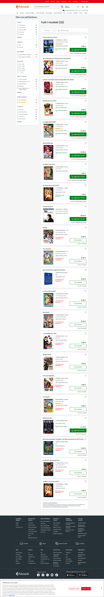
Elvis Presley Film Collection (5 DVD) (54, 270)
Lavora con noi (19, 527)
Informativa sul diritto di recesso (71, 527)
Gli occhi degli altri (48, 376)
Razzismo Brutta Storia (82, 536)
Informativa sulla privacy (70, 530)
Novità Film (43, 554)
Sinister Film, (58, 63)
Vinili (29, 559)
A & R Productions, (59, 232)
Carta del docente (32, 531)
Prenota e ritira (31, 525)
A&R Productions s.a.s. (24, 81)
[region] (52, 588)
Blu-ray (21, 47)
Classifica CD (31, 557)
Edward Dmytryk (60, 230)
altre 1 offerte (83, 138)
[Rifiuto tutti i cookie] (101, 588)
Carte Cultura (31, 529)
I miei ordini (55, 525)
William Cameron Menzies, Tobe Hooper (66, 441)
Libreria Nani (22, 118)
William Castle (60, 61)
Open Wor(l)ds (69, 561)
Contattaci (55, 531)
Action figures (56, 566)
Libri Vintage (18, 559)
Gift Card (53, 1)
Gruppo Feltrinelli (82, 523)
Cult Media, (57, 190)
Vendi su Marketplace (46, 527)
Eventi (69, 1)
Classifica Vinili (31, 563)
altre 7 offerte (83, 201)
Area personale (56, 523)
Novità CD (30, 554)
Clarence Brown (60, 145)
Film (42, 552)
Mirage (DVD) (47, 354)
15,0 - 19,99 (21, 68)
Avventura (21, 32)
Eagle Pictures (22, 84)
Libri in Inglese (19, 557)
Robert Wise (59, 399)
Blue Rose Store (23, 112)
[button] (62, 7)
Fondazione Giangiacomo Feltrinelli (81, 530)
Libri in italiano (19, 552)
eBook (17, 561)
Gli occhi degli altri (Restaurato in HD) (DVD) (57, 58)
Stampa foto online (32, 538)
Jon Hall (67, 167)
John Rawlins (59, 167)
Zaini (67, 557)
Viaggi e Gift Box (82, 558)
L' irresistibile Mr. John (49, 333)
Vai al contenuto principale (22, 1)
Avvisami (79, 240)
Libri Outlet (18, 554)
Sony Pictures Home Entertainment (24, 89)
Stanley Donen (60, 103)
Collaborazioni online (46, 530)
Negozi (57, 1)
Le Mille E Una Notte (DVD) (51, 481)
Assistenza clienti (84, 1)
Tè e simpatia (47, 249)
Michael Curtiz (60, 336)
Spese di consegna (57, 533)
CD (29, 552)
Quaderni (68, 563)
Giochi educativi (57, 558)
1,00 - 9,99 (21, 64)
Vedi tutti (19, 37)
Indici (29, 535)
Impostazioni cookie (74, 588)
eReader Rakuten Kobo (82, 563)
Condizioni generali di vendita (70, 523)
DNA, (56, 338)
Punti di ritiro (63, 1)
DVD (20, 45)
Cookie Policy (11, 595)
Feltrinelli (21, 109)
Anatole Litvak (60, 293)
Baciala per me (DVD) (49, 101)
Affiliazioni (43, 523)
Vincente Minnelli (60, 251)
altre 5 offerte (83, 74)
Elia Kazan (59, 40)
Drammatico (22, 25)
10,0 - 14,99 (21, 66)
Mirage (45, 228)
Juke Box (21, 116)
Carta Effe (30, 523)
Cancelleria (68, 559)
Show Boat (46, 312)
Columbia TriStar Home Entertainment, (63, 42)
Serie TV (42, 561)
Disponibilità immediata (25, 54)
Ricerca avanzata (67, 6)
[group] (70, 10)
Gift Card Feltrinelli (32, 527)
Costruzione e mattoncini (56, 555)
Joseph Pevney (60, 463)
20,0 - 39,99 (22, 70)
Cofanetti (21, 34)
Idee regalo (80, 552)
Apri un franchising (45, 521)
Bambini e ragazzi (45, 563)
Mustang (21, 86)
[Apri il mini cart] (82, 6)
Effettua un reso (56, 527)
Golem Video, (58, 401)
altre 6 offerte (83, 95)
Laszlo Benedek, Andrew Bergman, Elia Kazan (67, 420)
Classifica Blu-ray (45, 559)
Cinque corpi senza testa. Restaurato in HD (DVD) (58, 80)
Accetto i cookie (86, 588)
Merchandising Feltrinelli (81, 555)
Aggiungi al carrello (79, 50)
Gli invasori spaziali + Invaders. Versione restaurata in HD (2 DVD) (63, 439)
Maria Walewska (48, 143)
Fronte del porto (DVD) (50, 37)
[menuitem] (17, 13)
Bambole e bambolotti (55, 563)
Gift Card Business (45, 525)
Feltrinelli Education (82, 533)
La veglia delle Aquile (49, 122)
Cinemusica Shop (23, 114)
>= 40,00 (21, 72)
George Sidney (60, 315)
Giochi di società (57, 560)
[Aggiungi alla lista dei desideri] (85, 37)
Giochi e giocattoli (57, 552)
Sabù (66, 188)
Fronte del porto (48, 206)
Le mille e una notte (49, 164)
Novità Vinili (31, 561)
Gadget (80, 560)
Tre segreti (46, 397)
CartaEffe (47, 1)
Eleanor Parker (68, 399)
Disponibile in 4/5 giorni (25, 57)
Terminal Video (23, 79)
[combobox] (49, 7)
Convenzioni (75, 1)
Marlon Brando (67, 40)
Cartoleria (68, 552)
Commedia (22, 27)
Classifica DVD (44, 557)
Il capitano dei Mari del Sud (51, 460)
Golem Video (58, 168)
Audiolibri (18, 563)
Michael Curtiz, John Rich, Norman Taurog (66, 272)
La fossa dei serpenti (49, 291)
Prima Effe (43, 532)
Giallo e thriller (22, 29)
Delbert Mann (59, 124)
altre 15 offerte (83, 53)
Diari (67, 554)
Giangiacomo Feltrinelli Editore (81, 525)
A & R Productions (59, 126)
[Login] (87, 6)
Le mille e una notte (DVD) (51, 185)
